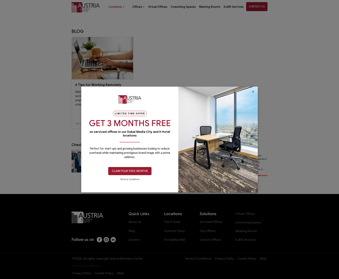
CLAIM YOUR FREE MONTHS (130, 171)
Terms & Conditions (129, 179)
